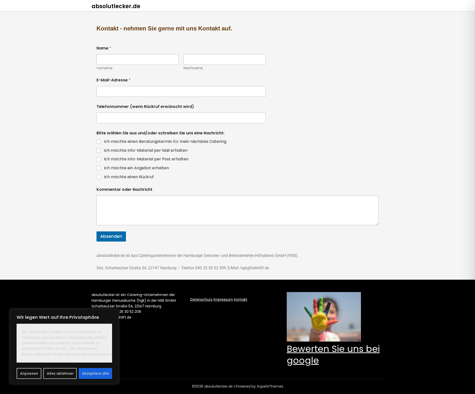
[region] (64, 346)
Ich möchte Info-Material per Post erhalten (146, 159)
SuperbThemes (270, 386)
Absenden (111, 236)
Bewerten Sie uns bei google (333, 355)
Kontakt (240, 299)
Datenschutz (201, 299)
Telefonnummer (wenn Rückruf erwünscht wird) (145, 106)
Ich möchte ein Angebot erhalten (136, 168)
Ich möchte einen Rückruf (129, 177)
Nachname (193, 68)
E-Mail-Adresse (113, 80)
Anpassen (29, 373)
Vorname (104, 68)
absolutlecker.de (116, 6)
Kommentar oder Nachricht (124, 189)
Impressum (223, 299)
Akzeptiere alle (95, 373)
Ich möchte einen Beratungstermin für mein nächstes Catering (165, 141)
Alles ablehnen (60, 373)
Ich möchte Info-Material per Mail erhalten (146, 150)
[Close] (114, 313)
